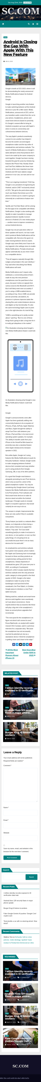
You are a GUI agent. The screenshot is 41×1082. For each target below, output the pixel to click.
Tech (5, 37)
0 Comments (24, 977)
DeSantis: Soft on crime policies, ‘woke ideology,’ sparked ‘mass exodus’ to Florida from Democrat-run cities (19, 940)
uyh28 (12, 1078)
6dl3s (1, 1078)
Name (6, 807)
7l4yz (5, 1078)
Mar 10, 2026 (11, 1000)
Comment (7, 765)
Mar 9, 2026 (11, 1044)
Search (6, 870)
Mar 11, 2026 (11, 977)
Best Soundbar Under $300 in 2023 (29, 652)
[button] (29, 24)
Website (6, 833)
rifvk (16, 1078)
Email (6, 820)
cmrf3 (8, 1078)
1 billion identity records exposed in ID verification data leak (20, 690)
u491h (23, 1078)
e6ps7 (19, 1078)
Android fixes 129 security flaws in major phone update (20, 713)
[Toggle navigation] (37, 24)
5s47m (27, 1078)
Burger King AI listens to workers (19, 733)
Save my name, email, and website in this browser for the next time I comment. (18, 850)
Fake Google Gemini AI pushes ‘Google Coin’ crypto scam (18, 1041)
